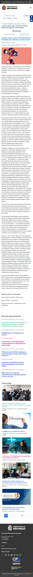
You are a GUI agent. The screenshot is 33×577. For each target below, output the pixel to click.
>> (26, 515)
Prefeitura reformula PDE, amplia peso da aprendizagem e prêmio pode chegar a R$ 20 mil (14, 353)
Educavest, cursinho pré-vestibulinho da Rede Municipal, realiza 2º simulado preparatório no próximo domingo (14, 324)
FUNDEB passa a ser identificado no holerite (13, 334)
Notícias (16, 18)
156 (3, 545)
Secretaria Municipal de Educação (11, 24)
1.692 (21, 515)
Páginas (10, 18)
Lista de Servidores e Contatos (9, 548)
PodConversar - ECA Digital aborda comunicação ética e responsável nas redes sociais (13, 343)
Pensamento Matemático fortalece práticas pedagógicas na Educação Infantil (13, 364)
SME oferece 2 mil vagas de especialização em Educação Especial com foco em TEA (14, 374)
